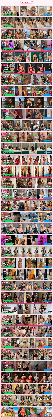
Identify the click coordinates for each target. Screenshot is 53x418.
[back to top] (50, 415)
